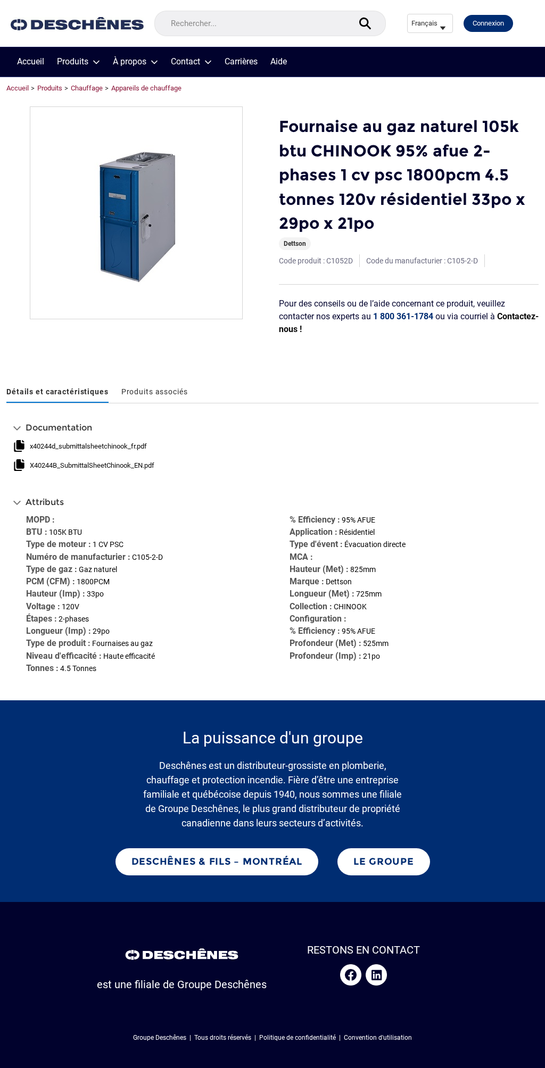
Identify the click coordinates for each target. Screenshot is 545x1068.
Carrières (241, 62)
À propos (129, 62)
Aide (278, 62)
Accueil (30, 62)
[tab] (57, 392)
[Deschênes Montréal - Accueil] (77, 23)
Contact (185, 62)
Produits (72, 62)
